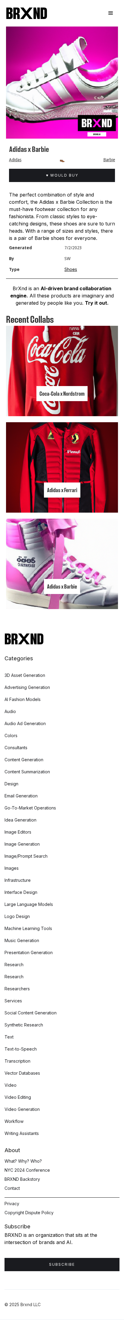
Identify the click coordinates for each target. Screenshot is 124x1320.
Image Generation (22, 844)
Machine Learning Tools (28, 928)
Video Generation (22, 1109)
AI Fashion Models (23, 699)
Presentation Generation (29, 952)
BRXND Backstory (22, 1179)
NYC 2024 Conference (27, 1170)
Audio (10, 711)
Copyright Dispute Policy (29, 1212)
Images (12, 868)
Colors (11, 735)
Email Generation (21, 795)
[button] (111, 13)
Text (9, 1036)
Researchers (17, 988)
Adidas (15, 159)
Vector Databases (22, 1073)
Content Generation (24, 759)
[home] (26, 13)
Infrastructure (18, 880)
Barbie (109, 159)
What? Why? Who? (23, 1161)
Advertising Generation (27, 687)
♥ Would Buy (62, 175)
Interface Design (21, 892)
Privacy (12, 1203)
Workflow (14, 1121)
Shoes (70, 269)
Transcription (17, 1061)
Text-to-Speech (21, 1048)
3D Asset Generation (25, 675)
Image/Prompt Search (26, 856)
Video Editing (18, 1097)
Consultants (16, 747)
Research (14, 964)
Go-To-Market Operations (30, 807)
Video (11, 1085)
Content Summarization (27, 771)
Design (11, 783)
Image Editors (18, 831)
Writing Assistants (22, 1133)
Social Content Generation (31, 1012)
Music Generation (22, 940)
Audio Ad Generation (25, 723)
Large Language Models (29, 904)
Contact (12, 1188)
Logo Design (17, 916)
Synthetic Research (24, 1024)
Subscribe (62, 1264)
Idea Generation (20, 819)
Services (13, 1000)
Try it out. (97, 303)
